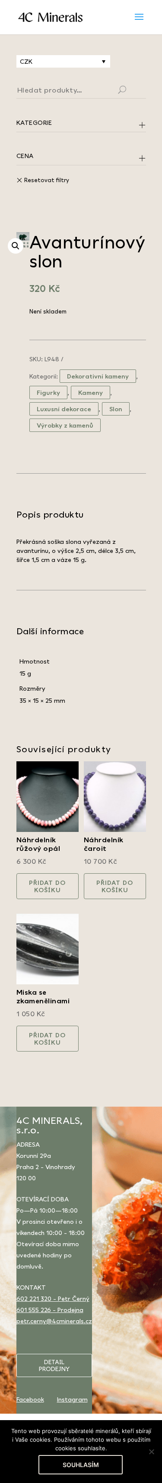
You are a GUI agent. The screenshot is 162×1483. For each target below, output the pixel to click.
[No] (151, 1451)
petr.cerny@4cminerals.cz (54, 1321)
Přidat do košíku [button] (47, 886)
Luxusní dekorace (64, 409)
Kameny (90, 392)
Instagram (72, 1399)
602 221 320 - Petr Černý (52, 1298)
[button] (15, 246)
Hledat (132, 90)
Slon (115, 409)
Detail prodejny (54, 1365)
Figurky (48, 392)
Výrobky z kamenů (65, 425)
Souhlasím (81, 1464)
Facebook (30, 1399)
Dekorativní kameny (98, 376)
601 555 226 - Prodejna (49, 1309)
